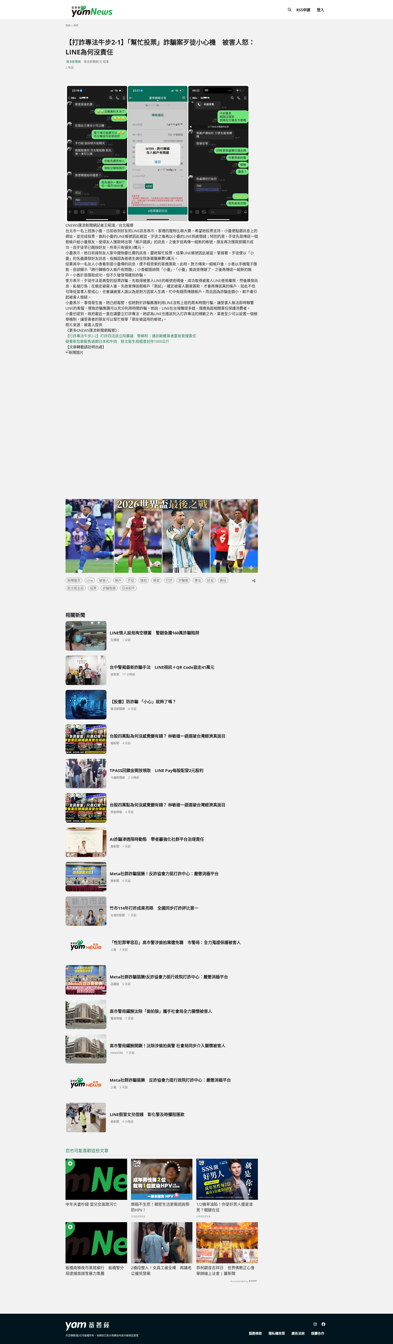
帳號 (156, 580)
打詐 (169, 580)
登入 (320, 9)
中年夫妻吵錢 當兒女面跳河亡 (91, 1204)
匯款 (143, 580)
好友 (210, 580)
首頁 (68, 25)
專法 (197, 580)
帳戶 (118, 580)
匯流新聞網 (73, 61)
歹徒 (131, 580)
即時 (75, 25)
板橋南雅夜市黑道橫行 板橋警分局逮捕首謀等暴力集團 (95, 1270)
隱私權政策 (277, 1333)
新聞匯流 (73, 580)
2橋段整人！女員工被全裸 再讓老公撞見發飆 (161, 1270)
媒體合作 (317, 1333)
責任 (223, 580)
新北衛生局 (75, 588)
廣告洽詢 (298, 1333)
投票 (93, 588)
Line (90, 580)
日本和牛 (128, 588)
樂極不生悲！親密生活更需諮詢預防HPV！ (160, 1207)
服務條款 (255, 1333)
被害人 (104, 580)
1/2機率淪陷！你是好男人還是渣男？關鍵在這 (224, 1207)
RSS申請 (303, 9)
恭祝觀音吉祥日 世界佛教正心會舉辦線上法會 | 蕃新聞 (225, 1270)
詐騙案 (183, 580)
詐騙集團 (109, 588)
